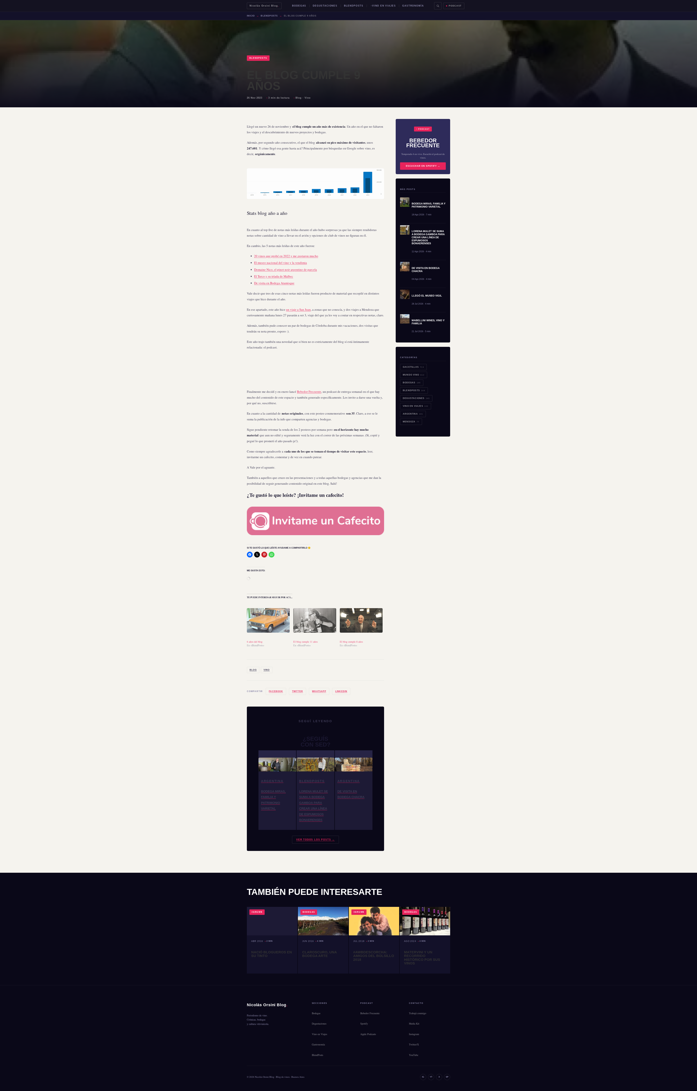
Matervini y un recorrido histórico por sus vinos (422, 957)
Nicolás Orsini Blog (264, 5)
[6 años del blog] (268, 620)
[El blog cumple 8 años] (361, 620)
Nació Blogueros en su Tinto (271, 954)
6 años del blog (254, 641)
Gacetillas (413, 367)
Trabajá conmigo (417, 1013)
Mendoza (411, 421)
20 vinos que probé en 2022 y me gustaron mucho (286, 256)
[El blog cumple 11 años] (314, 620)
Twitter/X (414, 1044)
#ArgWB (257, 912)
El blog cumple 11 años (305, 641)
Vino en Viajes (384, 5)
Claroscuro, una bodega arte (319, 954)
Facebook (276, 691)
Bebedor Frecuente (309, 392)
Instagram (414, 1034)
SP (447, 1077)
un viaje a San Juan (298, 309)
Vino (308, 97)
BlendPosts (353, 5)
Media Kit (414, 1023)
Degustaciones (325, 5)
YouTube (413, 1055)
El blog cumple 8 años (351, 641)
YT (431, 1077)
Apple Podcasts (368, 1034)
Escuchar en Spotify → (423, 166)
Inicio (251, 16)
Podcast (455, 6)
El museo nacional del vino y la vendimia (280, 263)
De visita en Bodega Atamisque (274, 283)
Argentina (413, 414)
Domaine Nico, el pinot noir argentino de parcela (285, 269)
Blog (298, 97)
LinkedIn (341, 691)
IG (423, 1077)
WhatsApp (319, 691)
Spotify (364, 1023)
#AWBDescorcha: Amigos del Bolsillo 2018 (373, 956)
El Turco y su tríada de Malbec (273, 276)
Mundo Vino (413, 375)
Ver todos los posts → (315, 839)
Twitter (297, 691)
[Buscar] (437, 5)
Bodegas (299, 5)
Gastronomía (413, 5)
